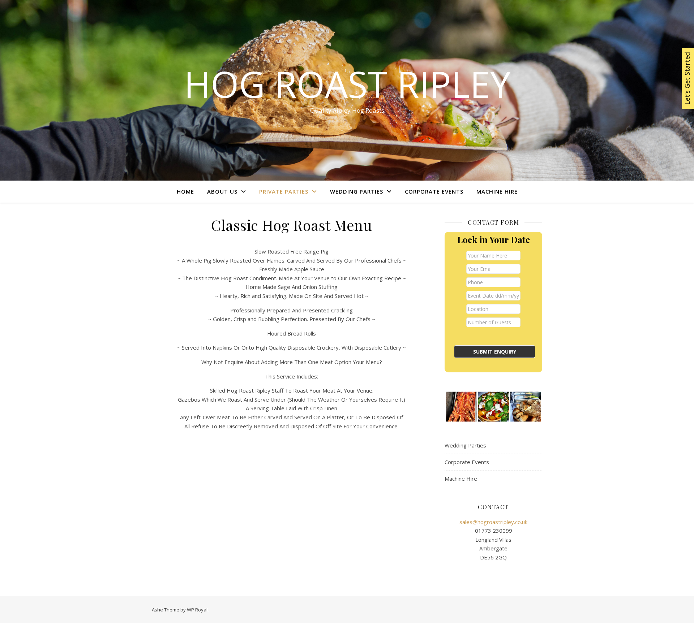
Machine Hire (497, 191)
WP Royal (197, 609)
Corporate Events (434, 191)
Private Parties (283, 191)
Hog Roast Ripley (347, 84)
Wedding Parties (356, 191)
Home (185, 191)
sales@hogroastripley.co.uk (493, 521)
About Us (222, 191)
